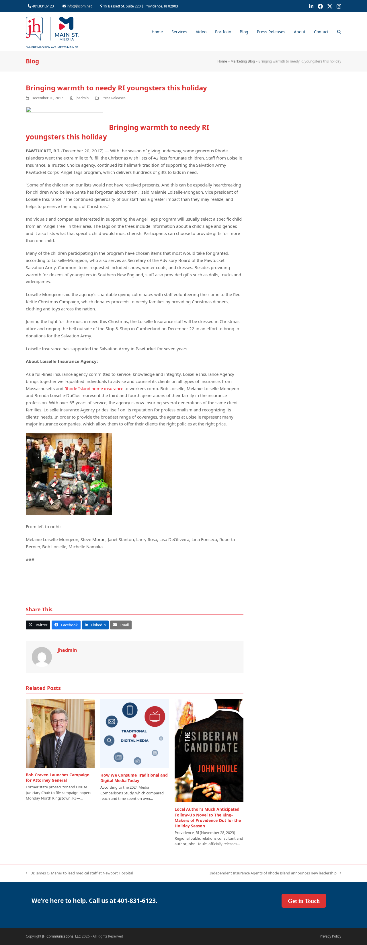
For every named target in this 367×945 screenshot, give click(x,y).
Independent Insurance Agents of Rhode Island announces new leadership (273, 873)
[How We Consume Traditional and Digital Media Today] (134, 733)
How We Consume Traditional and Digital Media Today (134, 777)
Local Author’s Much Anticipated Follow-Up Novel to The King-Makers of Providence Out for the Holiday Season (208, 817)
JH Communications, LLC (61, 936)
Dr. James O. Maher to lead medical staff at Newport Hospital (79, 873)
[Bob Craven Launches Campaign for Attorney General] (60, 733)
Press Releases (113, 98)
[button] (339, 32)
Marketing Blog (243, 61)
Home (222, 61)
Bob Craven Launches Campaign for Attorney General (57, 777)
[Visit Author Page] (42, 656)
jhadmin (82, 98)
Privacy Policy (330, 936)
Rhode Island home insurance (94, 388)
